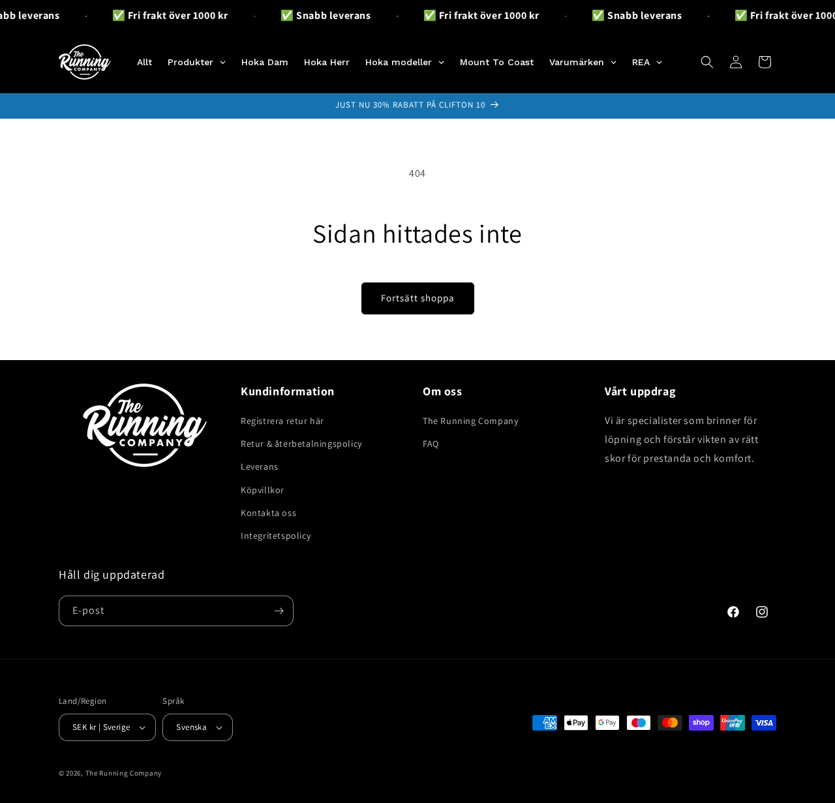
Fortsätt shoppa (418, 298)
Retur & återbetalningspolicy (301, 443)
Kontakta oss (268, 513)
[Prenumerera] (278, 611)
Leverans (260, 466)
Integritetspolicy (276, 535)
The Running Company (470, 421)
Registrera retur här (282, 421)
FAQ (431, 443)
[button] (707, 62)
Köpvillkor (262, 490)
